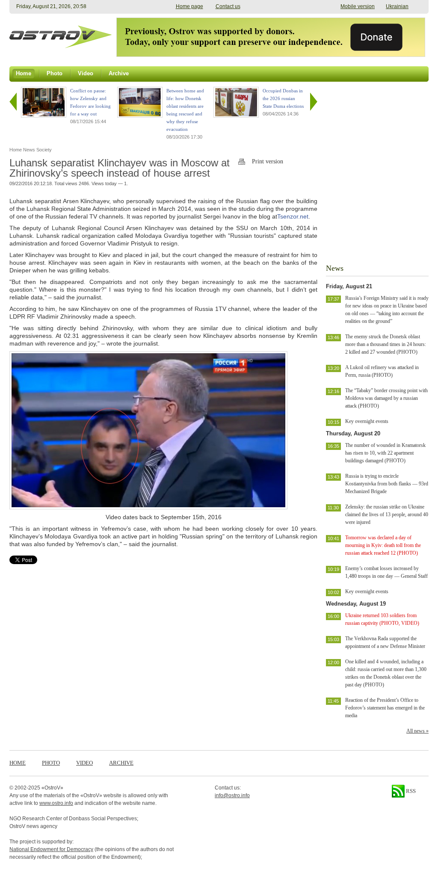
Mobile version (357, 6)
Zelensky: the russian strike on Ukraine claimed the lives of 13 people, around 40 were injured (386, 514)
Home (17, 763)
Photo (51, 763)
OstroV (52, 788)
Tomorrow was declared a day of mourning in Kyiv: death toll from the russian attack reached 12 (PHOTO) (383, 545)
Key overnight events (366, 421)
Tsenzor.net (292, 216)
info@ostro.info (232, 795)
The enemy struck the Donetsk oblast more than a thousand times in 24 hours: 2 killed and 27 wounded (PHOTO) (385, 344)
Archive (121, 763)
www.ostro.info (56, 803)
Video (84, 763)
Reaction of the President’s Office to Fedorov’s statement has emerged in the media (385, 707)
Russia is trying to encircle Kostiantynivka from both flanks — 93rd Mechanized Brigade (386, 483)
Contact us (228, 6)
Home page (189, 6)
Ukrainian (397, 6)
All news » (417, 731)
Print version (267, 161)
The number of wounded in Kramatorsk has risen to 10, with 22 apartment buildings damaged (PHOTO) (385, 453)
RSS (410, 791)
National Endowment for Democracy (51, 849)
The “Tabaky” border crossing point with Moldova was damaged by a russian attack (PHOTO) (386, 398)
